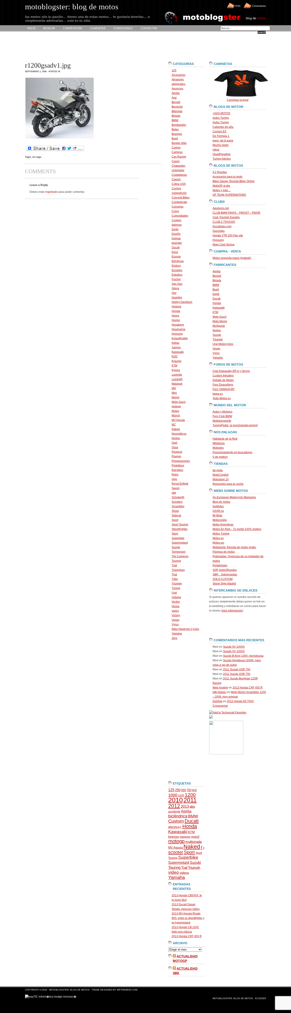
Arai (174, 97)
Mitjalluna (219, 443)
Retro (175, 474)
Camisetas (97, 28)
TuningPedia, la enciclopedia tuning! (235, 425)
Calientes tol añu (223, 127)
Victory (176, 615)
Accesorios (178, 75)
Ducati (176, 247)
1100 (181, 795)
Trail (174, 565)
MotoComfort (220, 474)
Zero (174, 638)
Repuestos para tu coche (228, 483)
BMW (175, 120)
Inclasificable (180, 338)
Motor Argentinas (223, 524)
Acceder (260, 998)
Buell (175, 138)
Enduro (176, 265)
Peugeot (177, 451)
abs (192, 806)
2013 (185, 806)
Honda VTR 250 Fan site (228, 235)
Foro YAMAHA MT (224, 389)
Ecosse (176, 256)
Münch (176, 415)
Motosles (218, 447)
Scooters (177, 501)
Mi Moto (217, 515)
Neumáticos (179, 433)
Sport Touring (180, 524)
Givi (174, 293)
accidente (174, 811)
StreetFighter (180, 529)
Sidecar (176, 515)
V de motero (220, 456)
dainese (177, 224)
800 (194, 790)
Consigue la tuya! (237, 100)
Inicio (31, 28)
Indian (175, 342)
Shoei (175, 511)
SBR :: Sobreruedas (225, 574)
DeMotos (218, 506)
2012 (174, 806)
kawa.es (218, 393)
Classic (176, 179)
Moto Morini (220, 321)
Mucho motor (221, 145)
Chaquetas (178, 165)
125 (174, 70)
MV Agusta (178, 420)
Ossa (175, 447)
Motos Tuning (221, 533)
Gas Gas (177, 283)
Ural (174, 592)
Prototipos (178, 465)
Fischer (176, 279)
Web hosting (220, 687)
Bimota (176, 115)
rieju (174, 479)
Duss (175, 252)
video (173, 872)
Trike (175, 579)
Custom (176, 220)
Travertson (178, 570)
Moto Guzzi (179, 402)
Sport (175, 520)
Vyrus (175, 624)
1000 (172, 795)
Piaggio (176, 456)
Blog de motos (221, 501)
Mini (174, 392)
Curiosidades (180, 215)
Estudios (177, 274)
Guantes (177, 297)
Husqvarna (178, 329)
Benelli (176, 102)
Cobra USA (179, 184)
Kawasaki (178, 352)
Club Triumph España (226, 217)
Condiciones (123, 28)
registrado (51, 191)
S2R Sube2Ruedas (225, 570)
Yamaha (177, 633)
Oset (174, 442)
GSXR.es (218, 511)
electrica (173, 827)
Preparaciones (181, 461)
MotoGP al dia (221, 185)
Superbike (178, 538)
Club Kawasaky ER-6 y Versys (231, 371)
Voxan (175, 620)
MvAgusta (219, 325)
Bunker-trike (179, 143)
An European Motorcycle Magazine (234, 497)
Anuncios (177, 88)
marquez (185, 836)
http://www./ (219, 692)
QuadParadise (222, 154)
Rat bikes (177, 470)
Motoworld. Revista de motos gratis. (234, 547)
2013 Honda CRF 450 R (187, 936)
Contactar (149, 28)
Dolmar (176, 238)
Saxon (176, 488)
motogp (176, 406)
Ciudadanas (179, 174)
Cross (175, 211)
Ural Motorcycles (223, 344)
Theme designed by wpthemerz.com (114, 989)
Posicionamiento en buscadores (232, 452)
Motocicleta (220, 520)
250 (178, 790)
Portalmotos (220, 565)
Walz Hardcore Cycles (185, 629)
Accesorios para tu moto (227, 176)
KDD (175, 356)
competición (179, 193)
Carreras (177, 152)
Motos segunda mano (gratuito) (232, 258)
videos (184, 872)
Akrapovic (178, 79)
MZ (174, 424)
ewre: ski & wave (223, 140)
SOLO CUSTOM (223, 579)
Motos (175, 411)
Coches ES (219, 131)
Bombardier (179, 124)
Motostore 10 (221, 479)
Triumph (177, 583)
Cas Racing (179, 156)
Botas (175, 129)
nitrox (216, 149)
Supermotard (180, 542)
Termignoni (179, 551)
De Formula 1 (221, 136)
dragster (177, 243)
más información (232, 610)
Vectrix (176, 601)
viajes (175, 610)
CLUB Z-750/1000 (224, 221)
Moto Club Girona (223, 244)
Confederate (179, 202)
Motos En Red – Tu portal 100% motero (237, 529)
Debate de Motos (223, 380)
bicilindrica (177, 816)
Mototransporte (222, 420)
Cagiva (176, 147)
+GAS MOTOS (221, 113)
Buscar (49, 28)
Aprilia (176, 93)
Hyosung (177, 333)
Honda (176, 311)
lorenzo (173, 836)
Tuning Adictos (222, 158)
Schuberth (178, 497)
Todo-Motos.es (222, 398)
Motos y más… (222, 190)
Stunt (175, 533)
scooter (175, 852)
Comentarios (259, 6)
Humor (176, 320)
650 (183, 790)
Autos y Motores (222, 411)
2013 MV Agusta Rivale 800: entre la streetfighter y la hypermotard (188, 918)
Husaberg (178, 324)
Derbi (175, 229)
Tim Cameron (180, 556)
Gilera (175, 288)
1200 (190, 794)
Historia (176, 306)
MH (174, 388)
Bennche (177, 106)
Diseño (176, 233)
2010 (175, 800)
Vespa (175, 606)
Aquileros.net (221, 208)
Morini (175, 397)
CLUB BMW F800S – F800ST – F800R (236, 212)
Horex (175, 315)
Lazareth (177, 379)
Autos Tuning (221, 117)
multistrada (193, 842)
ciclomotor (178, 170)
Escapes (177, 270)
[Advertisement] (108, 47)
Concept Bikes (181, 197)
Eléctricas (178, 261)
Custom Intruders (223, 375)
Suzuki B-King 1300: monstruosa (243, 655)
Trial (174, 574)
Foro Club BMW (222, 416)
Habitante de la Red (225, 438)
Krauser (176, 361)
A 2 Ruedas (220, 172)
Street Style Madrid (224, 583)
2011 (190, 800)
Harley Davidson (182, 302)
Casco (176, 161)
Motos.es (218, 538)
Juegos (176, 347)
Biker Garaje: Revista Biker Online (234, 181)
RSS (237, 6)
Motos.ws (218, 542)
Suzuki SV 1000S (234, 646)
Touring (176, 560)
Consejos (177, 206)
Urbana (176, 597)
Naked (176, 429)
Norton (176, 438)
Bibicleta (177, 111)
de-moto (218, 470)
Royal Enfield (180, 483)
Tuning (176, 588)
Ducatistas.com (222, 226)
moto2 (195, 836)
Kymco (176, 370)
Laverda (177, 374)
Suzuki (176, 547)
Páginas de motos (224, 551)
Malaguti (177, 383)
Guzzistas (219, 231)
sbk (174, 492)
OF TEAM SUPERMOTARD (229, 194)
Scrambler (178, 506)
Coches (176, 188)
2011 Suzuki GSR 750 (236, 669)
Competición (72, 28)
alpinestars (178, 84)
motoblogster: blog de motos (69, 989)
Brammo (177, 134)
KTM (174, 365)
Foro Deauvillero (223, 384)
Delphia (217, 701)
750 (189, 790)
